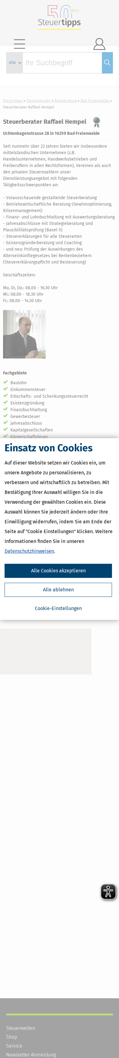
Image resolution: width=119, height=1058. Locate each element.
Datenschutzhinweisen (29, 551)
